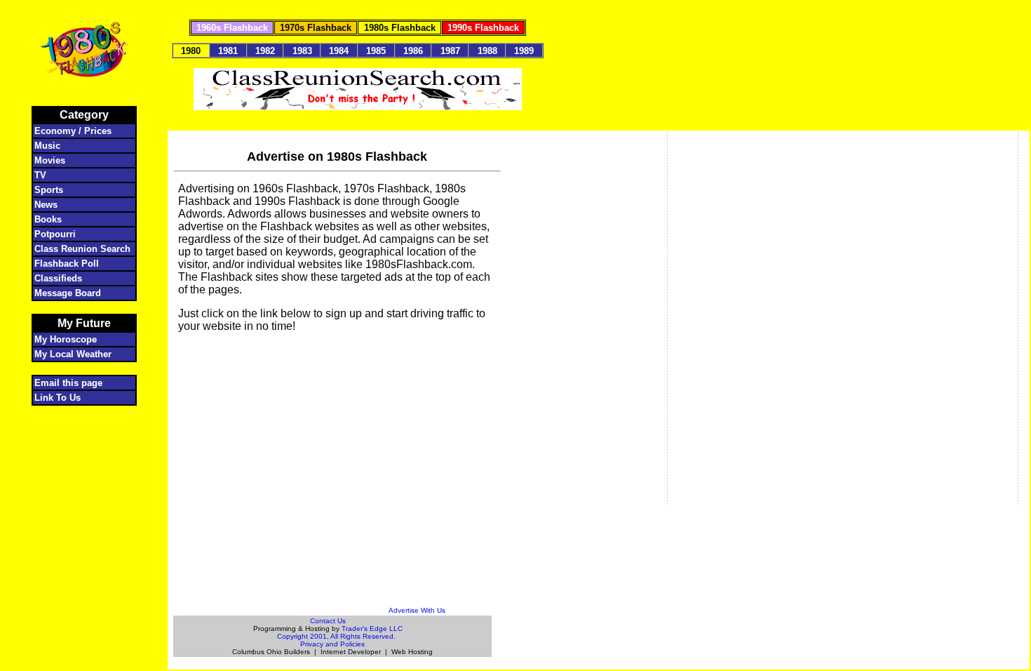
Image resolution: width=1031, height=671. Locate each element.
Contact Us (328, 621)
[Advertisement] (337, 365)
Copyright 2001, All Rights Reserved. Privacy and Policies (336, 640)
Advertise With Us (417, 610)
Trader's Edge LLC (372, 628)
